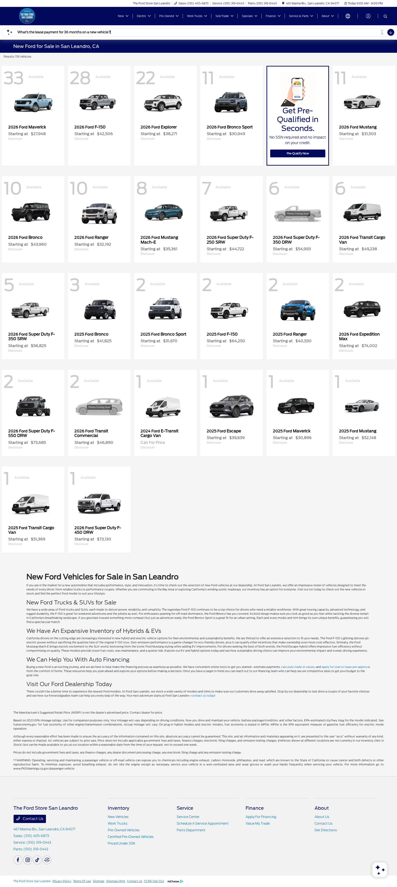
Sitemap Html (115, 881)
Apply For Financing (261, 817)
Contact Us (32, 819)
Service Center (188, 817)
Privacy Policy (62, 881)
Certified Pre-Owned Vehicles (130, 837)
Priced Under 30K (121, 843)
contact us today (203, 695)
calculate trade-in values (298, 667)
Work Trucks (117, 823)
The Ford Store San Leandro (32, 881)
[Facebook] (18, 860)
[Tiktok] (37, 860)
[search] (385, 16)
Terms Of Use (82, 881)
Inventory (118, 808)
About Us (322, 817)
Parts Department (191, 830)
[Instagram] (27, 860)
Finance (255, 808)
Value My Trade (258, 823)
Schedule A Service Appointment (203, 823)
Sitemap (98, 881)
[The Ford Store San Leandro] (52, 16)
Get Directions (326, 830)
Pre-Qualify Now (298, 153)
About (322, 808)
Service (185, 808)
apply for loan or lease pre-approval (346, 667)
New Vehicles (118, 817)
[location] (283, 3)
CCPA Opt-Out (154, 881)
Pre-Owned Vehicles (123, 830)
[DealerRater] (46, 860)
